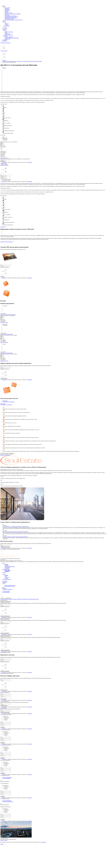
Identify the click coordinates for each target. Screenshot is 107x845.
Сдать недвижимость (7, 778)
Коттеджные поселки (7, 579)
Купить (4, 29)
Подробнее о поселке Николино (6, 241)
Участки (6, 24)
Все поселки (7, 25)
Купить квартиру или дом (10, 586)
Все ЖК (6, 11)
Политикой (29, 162)
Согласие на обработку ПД (18, 599)
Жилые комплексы (6, 569)
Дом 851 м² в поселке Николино (6, 334)
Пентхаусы (7, 10)
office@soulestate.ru (6, 592)
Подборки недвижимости (7, 589)
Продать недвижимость (7, 777)
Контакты (4, 40)
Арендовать (5, 35)
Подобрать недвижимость (5, 42)
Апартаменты (7, 9)
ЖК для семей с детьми (9, 18)
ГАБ (5, 30)
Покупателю (5, 400)
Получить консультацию (5, 455)
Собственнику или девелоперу (8, 401)
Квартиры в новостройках (10, 566)
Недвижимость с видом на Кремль (11, 16)
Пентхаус (6, 718)
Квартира (6, 716)
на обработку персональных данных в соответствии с (17, 162)
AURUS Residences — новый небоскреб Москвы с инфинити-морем (16, 526)
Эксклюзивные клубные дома (10, 15)
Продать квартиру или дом (10, 585)
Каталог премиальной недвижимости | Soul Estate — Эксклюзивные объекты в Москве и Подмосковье (22, 61)
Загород (4, 20)
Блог (3, 587)
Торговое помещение (9, 31)
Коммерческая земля (9, 34)
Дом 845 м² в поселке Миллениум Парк (8, 314)
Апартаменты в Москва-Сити (10, 17)
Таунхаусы (7, 23)
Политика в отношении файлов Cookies (31, 599)
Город (4, 5)
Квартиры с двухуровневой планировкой (13, 13)
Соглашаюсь (4, 162)
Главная (4, 60)
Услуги (4, 583)
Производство (7, 33)
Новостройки (7, 7)
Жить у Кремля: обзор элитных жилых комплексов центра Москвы (15, 531)
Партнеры (5, 582)
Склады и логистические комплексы (12, 37)
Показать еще (3, 226)
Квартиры (7, 8)
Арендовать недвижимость (8, 801)
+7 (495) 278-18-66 (3, 50)
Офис (6, 32)
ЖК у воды (7, 14)
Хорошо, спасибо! (3, 840)
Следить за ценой (3, 157)
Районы (4, 572)
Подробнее (44, 842)
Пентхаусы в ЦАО (8, 12)
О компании (5, 39)
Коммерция (5, 28)
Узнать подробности (4, 322)
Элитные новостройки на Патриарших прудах (14, 19)
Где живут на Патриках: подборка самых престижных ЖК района (15, 536)
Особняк (5, 719)
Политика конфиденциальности (6, 599)
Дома (6, 22)
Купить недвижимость (7, 800)
